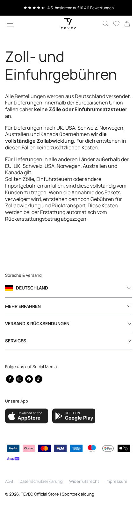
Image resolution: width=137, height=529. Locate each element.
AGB (9, 489)
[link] (122, 23)
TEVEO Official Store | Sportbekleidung (57, 501)
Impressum (116, 489)
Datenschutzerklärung (41, 489)
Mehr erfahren (23, 313)
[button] (10, 23)
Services (15, 347)
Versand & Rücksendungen (37, 330)
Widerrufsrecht (84, 489)
